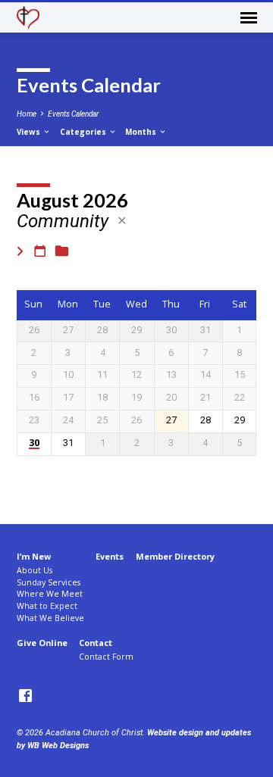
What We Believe (50, 618)
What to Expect (47, 606)
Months (141, 131)
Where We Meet (50, 593)
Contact (95, 642)
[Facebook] (25, 696)
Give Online (42, 642)
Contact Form (106, 656)
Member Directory (175, 556)
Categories (84, 131)
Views (29, 131)
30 (34, 443)
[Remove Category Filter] (122, 221)
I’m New (34, 556)
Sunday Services (48, 582)
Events (110, 556)
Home (26, 114)
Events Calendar (73, 114)
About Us (34, 570)
